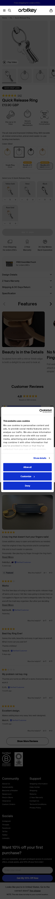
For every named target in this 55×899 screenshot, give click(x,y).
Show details (39, 458)
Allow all (27, 467)
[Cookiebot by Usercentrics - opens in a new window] (39, 411)
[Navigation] (3, 10)
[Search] (10, 10)
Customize (26, 476)
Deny (27, 485)
